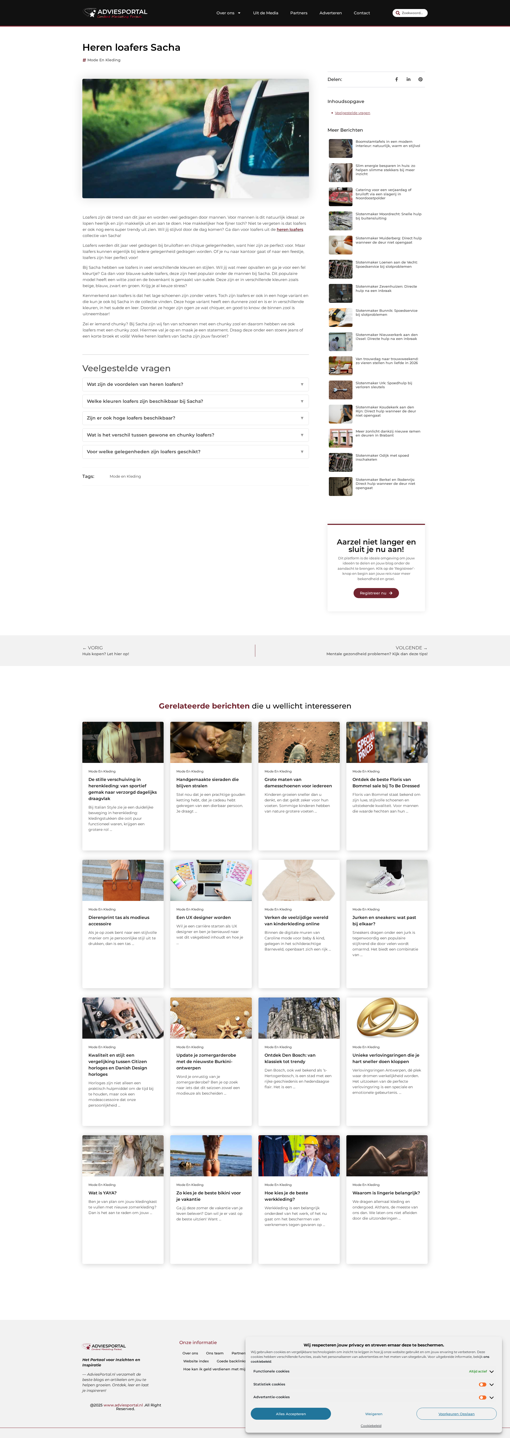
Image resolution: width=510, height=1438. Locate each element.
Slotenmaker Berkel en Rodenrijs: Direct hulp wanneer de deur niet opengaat (385, 483)
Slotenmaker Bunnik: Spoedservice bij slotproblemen (387, 312)
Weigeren (373, 1414)
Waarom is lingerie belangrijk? (386, 1192)
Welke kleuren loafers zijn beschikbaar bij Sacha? (195, 401)
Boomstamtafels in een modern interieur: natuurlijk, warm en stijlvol (388, 143)
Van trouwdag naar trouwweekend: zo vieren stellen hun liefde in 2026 (387, 361)
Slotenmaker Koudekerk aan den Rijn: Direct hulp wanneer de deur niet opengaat (386, 411)
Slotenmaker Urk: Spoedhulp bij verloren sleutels (384, 385)
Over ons (225, 12)
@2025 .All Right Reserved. (125, 1407)
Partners (299, 12)
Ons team (215, 1353)
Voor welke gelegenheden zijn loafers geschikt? (195, 451)
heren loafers (290, 229)
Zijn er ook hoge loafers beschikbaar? (195, 418)
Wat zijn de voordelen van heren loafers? (195, 384)
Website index (196, 1361)
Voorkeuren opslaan (457, 1414)
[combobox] (410, 13)
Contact (362, 12)
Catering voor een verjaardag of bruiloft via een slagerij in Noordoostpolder (383, 194)
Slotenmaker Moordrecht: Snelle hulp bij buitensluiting (389, 216)
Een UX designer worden (203, 917)
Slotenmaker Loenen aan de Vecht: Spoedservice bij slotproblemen (387, 264)
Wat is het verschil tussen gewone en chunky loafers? (195, 435)
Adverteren (331, 12)
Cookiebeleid (371, 1426)
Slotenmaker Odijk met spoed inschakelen (382, 457)
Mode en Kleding (104, 60)
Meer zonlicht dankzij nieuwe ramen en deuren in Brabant (388, 433)
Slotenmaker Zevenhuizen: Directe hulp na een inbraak (386, 288)
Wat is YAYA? (102, 1192)
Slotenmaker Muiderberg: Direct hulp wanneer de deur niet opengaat (389, 240)
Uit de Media (265, 12)
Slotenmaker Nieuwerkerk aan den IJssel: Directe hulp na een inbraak (387, 336)
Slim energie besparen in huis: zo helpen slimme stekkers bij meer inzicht (385, 169)
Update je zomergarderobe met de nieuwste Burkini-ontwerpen (206, 1061)
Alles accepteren (291, 1414)
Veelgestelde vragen (352, 113)
